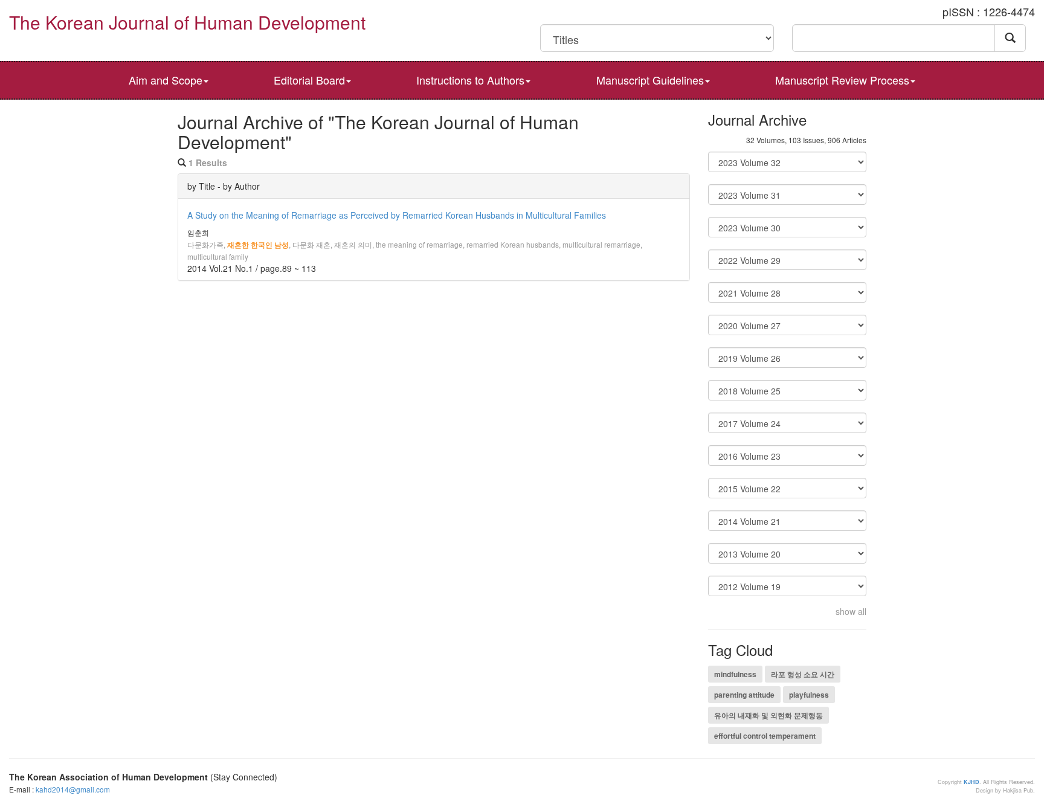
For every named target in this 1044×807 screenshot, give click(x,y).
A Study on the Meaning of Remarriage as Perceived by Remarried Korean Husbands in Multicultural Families (396, 215)
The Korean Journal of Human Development (187, 22)
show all (851, 611)
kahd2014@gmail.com (73, 789)
